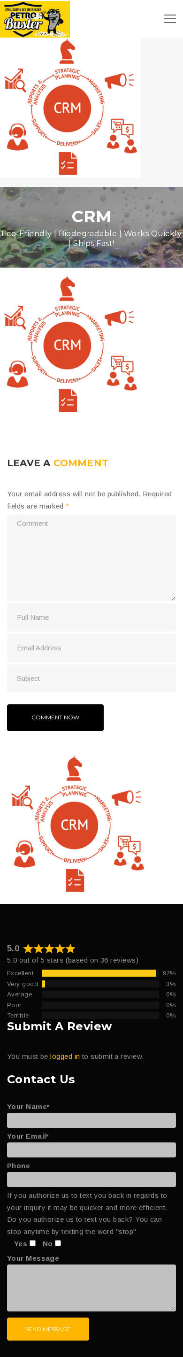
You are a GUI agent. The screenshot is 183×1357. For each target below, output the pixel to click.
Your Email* (28, 1136)
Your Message (33, 1258)
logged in (65, 1056)
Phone (18, 1166)
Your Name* (28, 1106)
